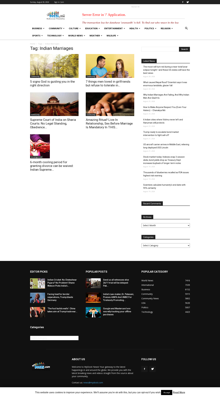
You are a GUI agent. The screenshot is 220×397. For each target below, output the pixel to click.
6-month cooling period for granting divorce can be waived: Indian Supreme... (51, 165)
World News (75, 35)
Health (133, 28)
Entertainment (113, 28)
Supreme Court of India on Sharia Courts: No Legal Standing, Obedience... (53, 123)
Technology (54, 35)
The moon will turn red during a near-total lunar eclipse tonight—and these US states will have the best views (166, 70)
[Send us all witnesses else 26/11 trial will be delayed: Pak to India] (93, 283)
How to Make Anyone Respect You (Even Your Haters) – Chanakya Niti (164, 109)
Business (37, 28)
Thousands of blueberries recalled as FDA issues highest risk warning (166, 174)
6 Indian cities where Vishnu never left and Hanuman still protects (163, 121)
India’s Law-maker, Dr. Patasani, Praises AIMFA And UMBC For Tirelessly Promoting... (118, 297)
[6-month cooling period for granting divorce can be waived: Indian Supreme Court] (54, 146)
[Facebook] (182, 2)
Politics (149, 28)
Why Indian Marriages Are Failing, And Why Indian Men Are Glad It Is (166, 96)
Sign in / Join (59, 2)
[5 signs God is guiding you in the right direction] (54, 66)
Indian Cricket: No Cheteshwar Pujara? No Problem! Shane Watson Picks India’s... (62, 283)
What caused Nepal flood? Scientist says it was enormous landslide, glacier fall (165, 84)
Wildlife (111, 35)
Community (55, 28)
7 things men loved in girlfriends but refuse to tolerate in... (108, 83)
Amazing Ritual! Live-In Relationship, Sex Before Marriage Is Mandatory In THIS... (109, 123)
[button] (186, 28)
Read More (179, 392)
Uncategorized (36, 157)
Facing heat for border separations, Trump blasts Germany (60, 297)
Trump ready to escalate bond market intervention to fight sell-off (161, 133)
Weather (94, 35)
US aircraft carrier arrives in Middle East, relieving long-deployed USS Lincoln (166, 146)
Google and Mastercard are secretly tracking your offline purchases (117, 311)
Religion (165, 28)
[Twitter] (187, 2)
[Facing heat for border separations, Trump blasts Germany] (37, 298)
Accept (166, 392)
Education (91, 28)
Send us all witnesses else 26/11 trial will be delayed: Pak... (116, 283)
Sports (36, 35)
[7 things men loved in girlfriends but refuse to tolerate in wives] (110, 66)
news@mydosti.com (93, 382)
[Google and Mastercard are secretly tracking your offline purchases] (93, 312)
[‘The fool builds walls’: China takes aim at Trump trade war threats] (37, 312)
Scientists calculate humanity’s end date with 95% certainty (164, 186)
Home (32, 44)
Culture (73, 28)
